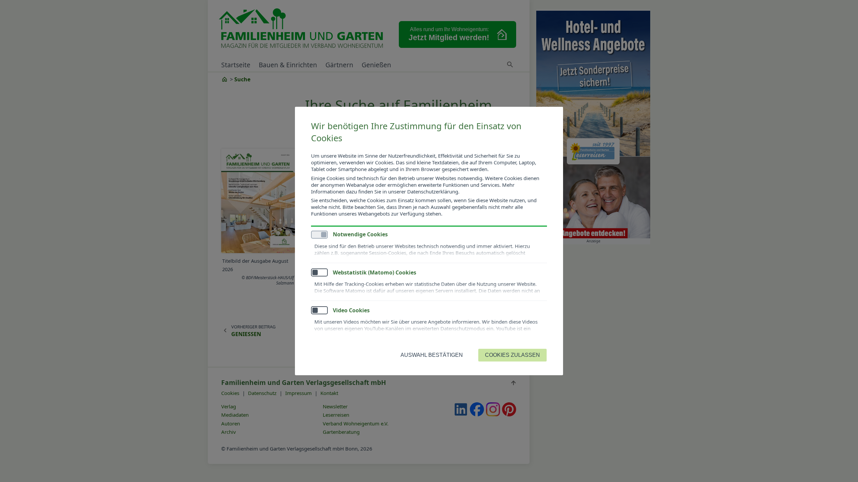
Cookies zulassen (512, 355)
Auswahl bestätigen (432, 355)
